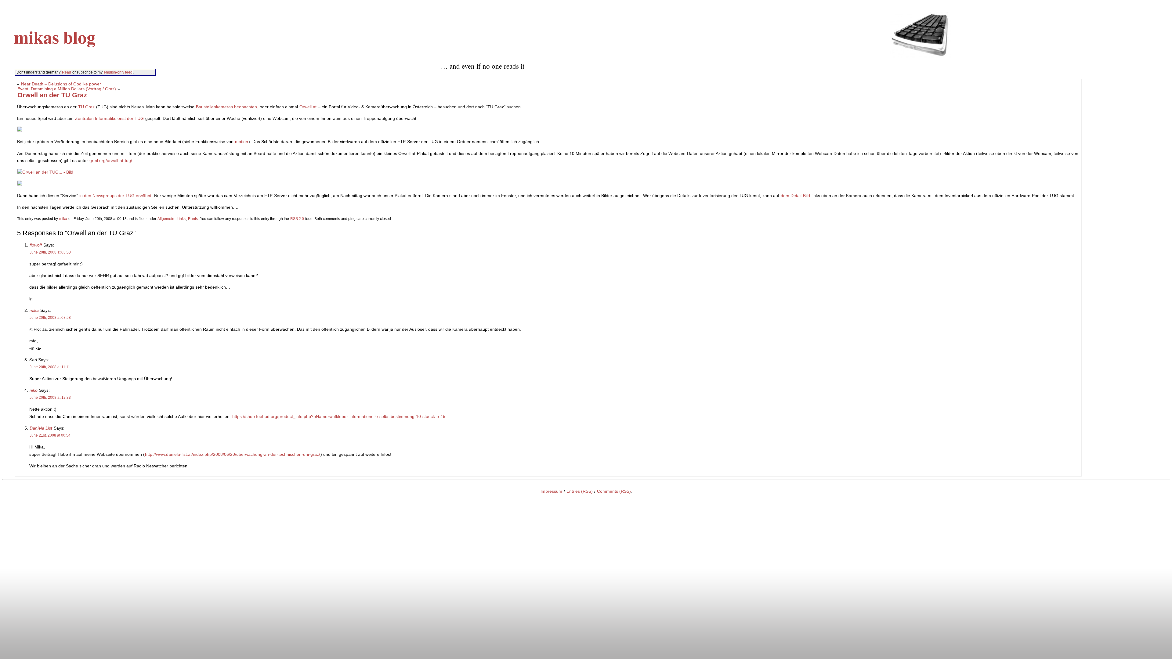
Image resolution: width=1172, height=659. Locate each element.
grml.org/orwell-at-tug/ (110, 160)
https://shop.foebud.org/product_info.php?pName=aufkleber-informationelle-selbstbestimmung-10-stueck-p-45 (338, 416)
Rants (193, 219)
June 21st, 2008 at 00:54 (50, 435)
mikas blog (55, 37)
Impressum (551, 491)
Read (66, 72)
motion (241, 141)
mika (63, 219)
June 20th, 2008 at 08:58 (50, 317)
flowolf (36, 245)
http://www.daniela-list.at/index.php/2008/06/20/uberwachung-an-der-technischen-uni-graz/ (232, 454)
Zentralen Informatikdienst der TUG (109, 118)
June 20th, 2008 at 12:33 (50, 397)
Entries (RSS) (579, 491)
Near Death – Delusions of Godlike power (61, 83)
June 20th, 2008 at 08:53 (50, 252)
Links (181, 219)
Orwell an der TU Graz (52, 95)
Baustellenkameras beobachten (226, 106)
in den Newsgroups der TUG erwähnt (115, 195)
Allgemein (165, 219)
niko (34, 390)
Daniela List (41, 428)
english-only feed (118, 72)
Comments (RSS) (614, 491)
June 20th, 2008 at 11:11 (50, 367)
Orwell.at (308, 106)
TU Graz (86, 106)
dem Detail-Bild (795, 195)
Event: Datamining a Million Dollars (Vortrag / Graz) (66, 88)
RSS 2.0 (297, 219)
